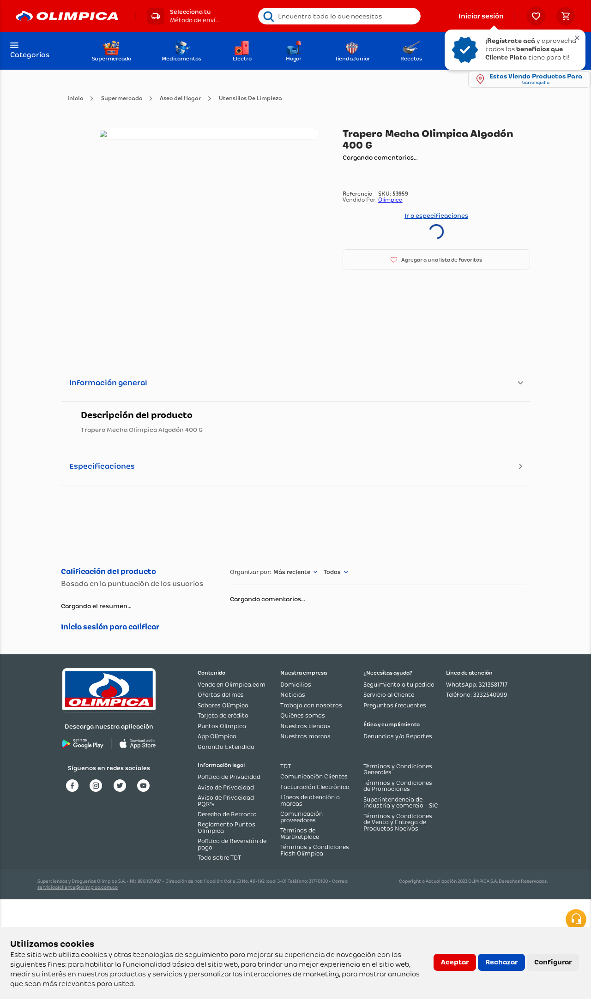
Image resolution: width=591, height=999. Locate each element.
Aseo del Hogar (180, 99)
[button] (183, 16)
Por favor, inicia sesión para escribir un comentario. (136, 627)
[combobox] (339, 16)
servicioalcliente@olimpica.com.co (77, 887)
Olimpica (390, 199)
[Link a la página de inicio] (75, 99)
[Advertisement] (295, 525)
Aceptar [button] (455, 962)
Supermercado (121, 99)
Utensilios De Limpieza (250, 99)
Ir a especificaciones (436, 215)
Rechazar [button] (501, 962)
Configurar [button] (553, 962)
